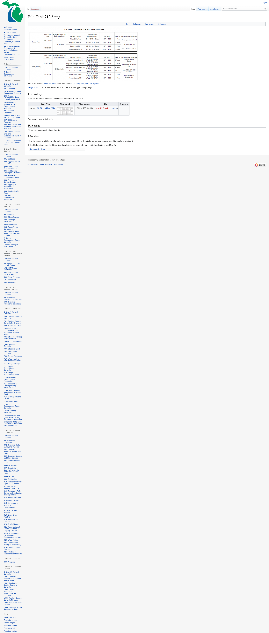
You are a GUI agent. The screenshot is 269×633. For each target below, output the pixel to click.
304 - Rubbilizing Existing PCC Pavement (13, 172)
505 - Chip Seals (10, 280)
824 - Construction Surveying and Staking (12, 544)
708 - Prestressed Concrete (10, 353)
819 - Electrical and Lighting (11, 521)
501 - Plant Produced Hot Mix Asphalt (12, 264)
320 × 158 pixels (77, 84)
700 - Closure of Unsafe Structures (13, 318)
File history (136, 24)
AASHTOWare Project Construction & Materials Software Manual (12, 49)
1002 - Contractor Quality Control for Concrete (11, 585)
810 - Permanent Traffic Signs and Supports (13, 483)
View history (215, 9)
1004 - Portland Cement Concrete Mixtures (13, 599)
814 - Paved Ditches (11, 500)
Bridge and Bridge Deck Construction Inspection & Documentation (13, 424)
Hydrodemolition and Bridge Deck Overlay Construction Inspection (13, 417)
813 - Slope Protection (12, 498)
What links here (10, 617)
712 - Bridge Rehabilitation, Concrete (9, 368)
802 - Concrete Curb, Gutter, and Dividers (12, 446)
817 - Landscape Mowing (10, 511)
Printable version (10, 626)
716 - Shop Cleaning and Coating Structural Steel (12, 392)
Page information (10, 631)
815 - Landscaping (11, 503)
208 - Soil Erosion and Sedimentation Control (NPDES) (12, 126)
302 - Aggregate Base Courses (12, 163)
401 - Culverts (9, 214)
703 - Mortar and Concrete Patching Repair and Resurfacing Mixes (13, 331)
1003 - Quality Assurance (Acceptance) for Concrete (10, 592)
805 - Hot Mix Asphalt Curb (12, 462)
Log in (264, 3)
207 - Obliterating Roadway (10, 121)
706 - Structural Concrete (9, 345)
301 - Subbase (9, 159)
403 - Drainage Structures (9, 221)
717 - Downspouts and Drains (12, 398)
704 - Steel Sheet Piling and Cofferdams (13, 338)
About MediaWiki (46, 165)
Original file (33, 87)
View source (202, 9)
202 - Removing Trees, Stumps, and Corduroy (12, 92)
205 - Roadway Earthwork (9, 112)
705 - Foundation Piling (13, 342)
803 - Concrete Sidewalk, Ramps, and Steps (12, 451)
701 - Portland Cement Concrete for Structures (12, 322)
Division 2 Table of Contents (11, 85)
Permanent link (9, 628)
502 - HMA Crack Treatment (10, 269)
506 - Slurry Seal (10, 283)
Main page (8, 27)
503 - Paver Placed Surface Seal (11, 274)
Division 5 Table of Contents (11, 260)
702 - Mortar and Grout (12, 326)
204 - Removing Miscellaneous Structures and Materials (10, 105)
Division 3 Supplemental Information (9, 198)
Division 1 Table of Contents (11, 68)
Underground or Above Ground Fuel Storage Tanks (12, 142)
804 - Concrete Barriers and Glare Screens (13, 457)
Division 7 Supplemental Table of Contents (12, 406)
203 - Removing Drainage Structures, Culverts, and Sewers (12, 98)
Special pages (9, 623)
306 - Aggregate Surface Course (10, 181)
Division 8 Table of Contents (11, 437)
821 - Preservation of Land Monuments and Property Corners (12, 529)
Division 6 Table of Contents (11, 294)
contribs (113, 108)
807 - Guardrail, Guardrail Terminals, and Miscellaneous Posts (11, 471)
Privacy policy (32, 165)
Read (193, 9)
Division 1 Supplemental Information (9, 74)
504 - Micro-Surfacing (12, 277)
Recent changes (10, 33)
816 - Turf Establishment (9, 507)
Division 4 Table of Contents (11, 211)
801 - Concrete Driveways (9, 441)
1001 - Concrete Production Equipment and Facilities (12, 578)
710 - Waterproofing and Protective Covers (12, 360)
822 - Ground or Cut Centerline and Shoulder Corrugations (12, 535)
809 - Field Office (10, 479)
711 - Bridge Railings (12, 364)
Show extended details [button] (37, 149)
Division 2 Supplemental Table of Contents (12, 136)
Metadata (161, 24)
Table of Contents (10, 30)
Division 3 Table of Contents (11, 155)
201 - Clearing (9, 89)
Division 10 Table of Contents (11, 573)
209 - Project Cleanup (12, 131)
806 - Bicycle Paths (11, 465)
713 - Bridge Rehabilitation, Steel (11, 374)
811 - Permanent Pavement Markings (11, 487)
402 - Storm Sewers (11, 217)
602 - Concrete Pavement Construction (13, 298)
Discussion (35, 9)
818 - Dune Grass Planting (10, 516)
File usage (149, 24)
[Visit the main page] (12, 11)
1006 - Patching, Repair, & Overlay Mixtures (13, 608)
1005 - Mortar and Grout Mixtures (13, 604)
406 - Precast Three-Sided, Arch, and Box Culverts (12, 234)
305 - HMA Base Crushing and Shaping (12, 177)
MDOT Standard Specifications (10, 58)
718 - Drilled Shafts (11, 401)
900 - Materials (9, 562)
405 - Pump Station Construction (11, 228)
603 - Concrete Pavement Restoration (12, 303)
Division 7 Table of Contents (11, 313)
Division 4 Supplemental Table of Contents (12, 240)
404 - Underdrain (10, 224)
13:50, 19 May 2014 (46, 108)
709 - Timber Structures (13, 356)
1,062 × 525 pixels (92, 84)
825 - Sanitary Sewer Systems (12, 548)
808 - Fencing (9, 476)
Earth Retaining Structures (10, 412)
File (126, 24)
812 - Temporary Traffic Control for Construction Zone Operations (13, 493)
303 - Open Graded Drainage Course (11, 167)
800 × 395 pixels (50, 84)
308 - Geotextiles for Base (11, 192)
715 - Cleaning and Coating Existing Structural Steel (11, 386)
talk (106, 108)
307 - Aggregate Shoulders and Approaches (10, 187)
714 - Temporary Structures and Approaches (10, 379)
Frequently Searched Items (12, 43)
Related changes (10, 620)
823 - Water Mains (11, 540)
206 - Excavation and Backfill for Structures (12, 116)
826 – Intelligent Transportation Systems (13, 553)
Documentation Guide (12, 55)
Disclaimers (58, 165)
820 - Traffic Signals (11, 524)
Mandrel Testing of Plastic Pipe (11, 246)
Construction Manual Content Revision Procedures (12, 37)
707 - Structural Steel (12, 349)
